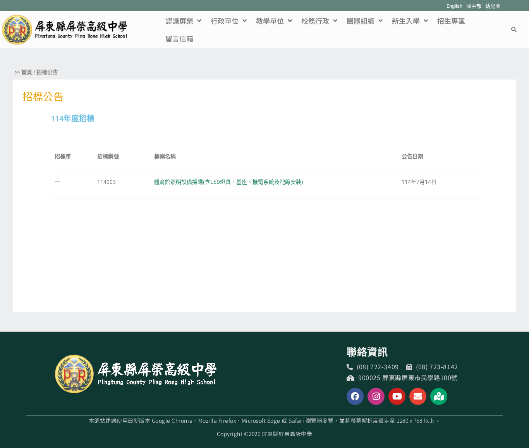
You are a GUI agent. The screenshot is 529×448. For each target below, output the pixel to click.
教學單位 (270, 21)
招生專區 (451, 21)
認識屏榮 (179, 21)
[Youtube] (396, 396)
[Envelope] (417, 396)
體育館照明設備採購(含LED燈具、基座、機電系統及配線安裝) (228, 182)
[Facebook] (355, 396)
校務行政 (315, 21)
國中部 (473, 6)
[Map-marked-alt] (438, 396)
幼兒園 (492, 6)
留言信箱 (179, 38)
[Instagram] (376, 396)
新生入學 (406, 21)
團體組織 (360, 21)
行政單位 (225, 21)
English (454, 6)
